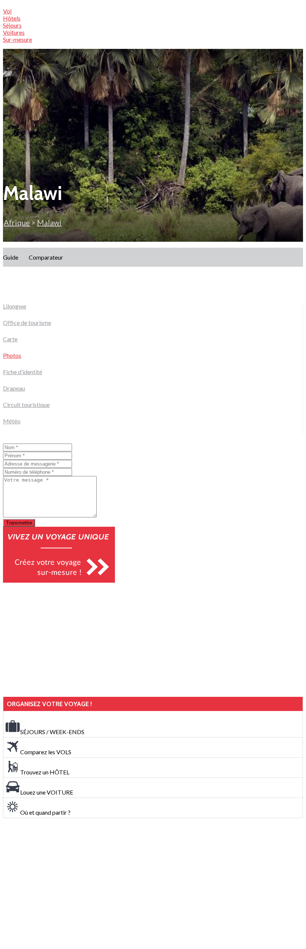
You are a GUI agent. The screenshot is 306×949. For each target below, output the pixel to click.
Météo (12, 421)
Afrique (17, 222)
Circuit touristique (26, 404)
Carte (10, 338)
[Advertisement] (59, 639)
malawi (49, 222)
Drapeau (14, 388)
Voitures (14, 32)
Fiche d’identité (22, 371)
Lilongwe (14, 306)
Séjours (12, 25)
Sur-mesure (17, 39)
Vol (7, 11)
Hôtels (12, 18)
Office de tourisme (27, 322)
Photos (12, 355)
